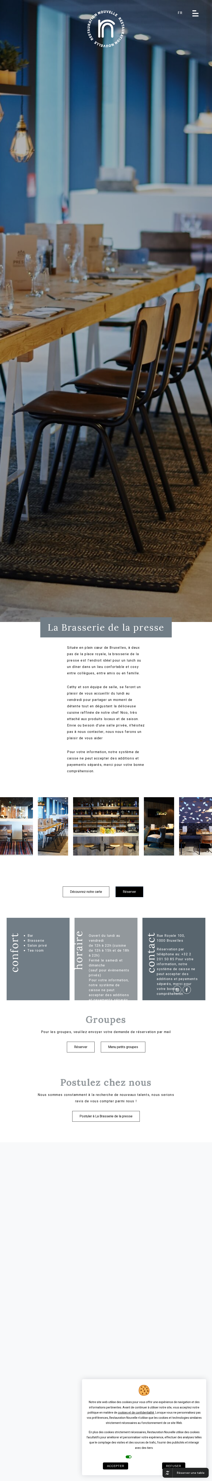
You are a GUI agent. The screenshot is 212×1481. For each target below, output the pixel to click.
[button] (183, 13)
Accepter (115, 1466)
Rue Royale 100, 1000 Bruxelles (171, 938)
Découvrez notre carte (86, 891)
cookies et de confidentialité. (136, 1412)
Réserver (129, 891)
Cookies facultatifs (147, 1457)
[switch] (128, 1456)
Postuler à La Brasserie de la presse (106, 1116)
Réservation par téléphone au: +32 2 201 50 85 (174, 954)
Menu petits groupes (123, 1047)
